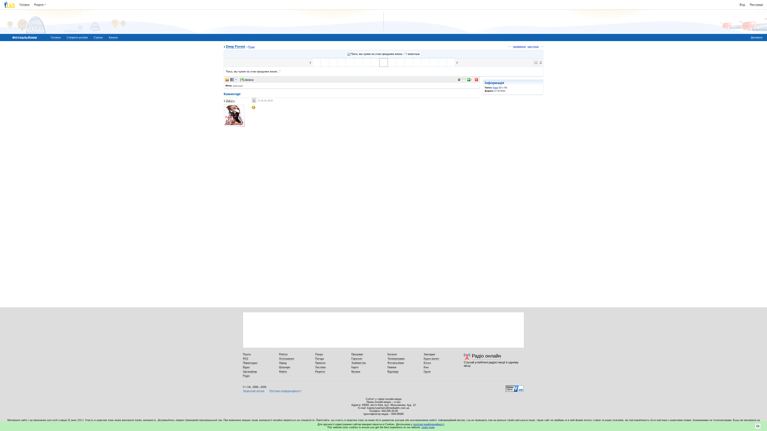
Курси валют (431, 358)
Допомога (756, 37)
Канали (113, 37)
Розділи (39, 4)
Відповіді (392, 371)
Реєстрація (756, 4)
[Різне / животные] (383, 54)
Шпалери (284, 367)
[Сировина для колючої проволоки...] (408, 62)
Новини (391, 367)
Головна (24, 4)
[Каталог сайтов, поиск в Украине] (514, 387)
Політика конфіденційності (285, 390)
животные (238, 85)
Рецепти (320, 371)
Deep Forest (235, 46)
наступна (533, 46)
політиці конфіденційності (428, 424)
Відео (246, 367)
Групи (427, 371)
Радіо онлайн (486, 356)
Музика (355, 371)
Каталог (392, 354)
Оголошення (286, 358)
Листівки (320, 367)
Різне (251, 46)
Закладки (429, 354)
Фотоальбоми (395, 362)
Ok (758, 426)
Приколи (320, 362)
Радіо (246, 375)
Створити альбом (77, 37)
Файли (283, 371)
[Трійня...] (392, 62)
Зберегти (248, 79)
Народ (283, 362)
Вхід (742, 4)
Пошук (319, 354)
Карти (354, 367)
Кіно (426, 367)
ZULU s (230, 100)
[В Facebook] (231, 79)
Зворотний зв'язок (253, 390)
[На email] (227, 79)
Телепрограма (395, 358)
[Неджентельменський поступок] (434, 62)
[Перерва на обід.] (375, 62)
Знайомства (358, 362)
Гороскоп (356, 358)
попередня (519, 46)
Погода (319, 358)
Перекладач (250, 362)
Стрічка (98, 37)
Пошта (247, 354)
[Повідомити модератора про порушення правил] (476, 79)
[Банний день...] (358, 62)
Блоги (427, 362)
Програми (357, 354)
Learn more (428, 427)
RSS (245, 358)
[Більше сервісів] (236, 80)
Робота (283, 354)
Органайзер (250, 371)
